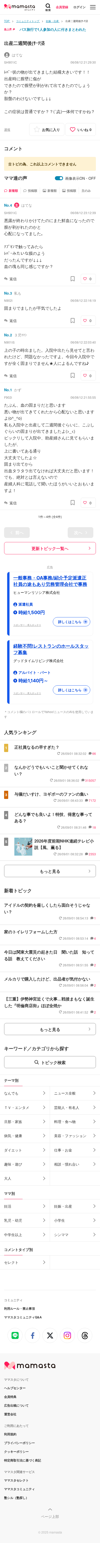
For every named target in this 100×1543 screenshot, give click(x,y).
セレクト (11, 1262)
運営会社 (10, 1414)
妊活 (7, 1206)
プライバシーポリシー (19, 1442)
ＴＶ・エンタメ (16, 1107)
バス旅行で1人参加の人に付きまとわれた (52, 29)
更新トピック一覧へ (50, 548)
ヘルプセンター (15, 1387)
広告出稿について (16, 1405)
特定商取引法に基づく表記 (22, 1460)
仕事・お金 (63, 1150)
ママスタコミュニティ (19, 1488)
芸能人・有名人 (66, 1107)
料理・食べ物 (65, 1121)
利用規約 (10, 1434)
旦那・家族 (13, 1121)
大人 (7, 1178)
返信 (13, 278)
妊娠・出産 (63, 1206)
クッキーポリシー (16, 1451)
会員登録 (62, 7)
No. (8, 205)
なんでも (11, 1093)
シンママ (61, 1234)
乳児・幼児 (13, 1220)
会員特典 (10, 1396)
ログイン (79, 7)
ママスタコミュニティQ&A (23, 1317)
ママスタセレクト (16, 1480)
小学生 (59, 1220)
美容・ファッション (70, 1135)
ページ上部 (50, 1516)
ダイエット (13, 1150)
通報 (7, 129)
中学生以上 (13, 1234)
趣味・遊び (13, 1164)
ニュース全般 (65, 1093)
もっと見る (50, 871)
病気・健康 (13, 1135)
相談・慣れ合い (66, 1164)
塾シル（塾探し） (16, 1497)
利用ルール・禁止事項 (19, 1308)
